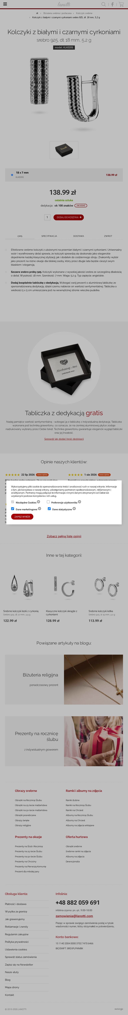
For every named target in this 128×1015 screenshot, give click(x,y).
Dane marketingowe (28, 509)
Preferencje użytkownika (66, 503)
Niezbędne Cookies (28, 503)
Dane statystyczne (64, 509)
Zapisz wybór (22, 516)
